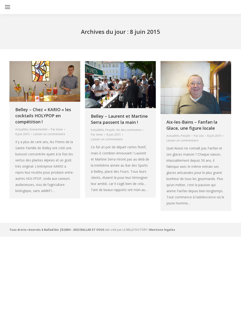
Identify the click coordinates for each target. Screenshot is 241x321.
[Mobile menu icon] (7, 7)
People (110, 130)
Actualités (21, 129)
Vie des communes (128, 130)
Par (57, 129)
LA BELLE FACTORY (134, 230)
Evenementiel (38, 129)
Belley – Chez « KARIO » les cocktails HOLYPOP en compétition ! (43, 116)
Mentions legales (162, 230)
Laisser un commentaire (49, 134)
